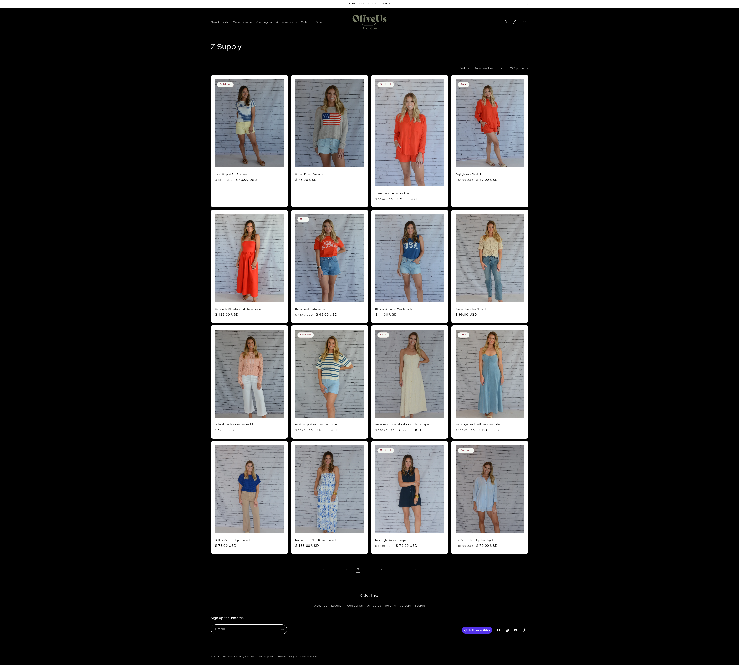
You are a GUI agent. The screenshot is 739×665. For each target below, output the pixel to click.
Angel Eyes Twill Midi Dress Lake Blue (478, 424)
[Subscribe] (282, 629)
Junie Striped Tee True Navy (232, 174)
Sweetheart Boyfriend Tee (310, 309)
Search (420, 605)
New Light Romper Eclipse (391, 540)
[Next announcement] (527, 4)
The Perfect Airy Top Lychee (392, 193)
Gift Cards (374, 605)
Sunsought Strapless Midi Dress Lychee (238, 309)
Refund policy (266, 656)
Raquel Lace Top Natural (471, 309)
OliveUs (225, 656)
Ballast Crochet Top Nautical (232, 540)
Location (337, 605)
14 (403, 569)
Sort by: (465, 68)
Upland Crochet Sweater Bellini (234, 424)
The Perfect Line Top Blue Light (474, 540)
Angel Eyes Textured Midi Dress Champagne (402, 424)
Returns (390, 605)
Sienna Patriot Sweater (309, 174)
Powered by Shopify (242, 656)
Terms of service (308, 656)
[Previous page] (323, 569)
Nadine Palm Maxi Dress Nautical (315, 540)
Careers (405, 605)
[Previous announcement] (212, 4)
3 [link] (358, 569)
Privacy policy (286, 656)
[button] (242, 22)
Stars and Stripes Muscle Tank (393, 309)
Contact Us (355, 605)
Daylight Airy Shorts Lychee (472, 174)
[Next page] (415, 569)
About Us (320, 605)
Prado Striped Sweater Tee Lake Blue (318, 424)
